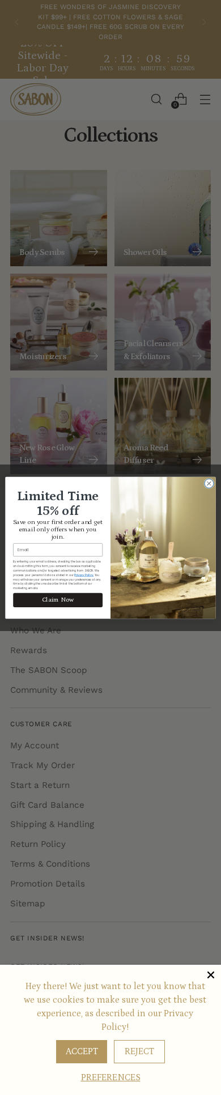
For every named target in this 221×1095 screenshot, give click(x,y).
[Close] (210, 975)
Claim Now (58, 599)
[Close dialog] (209, 483)
